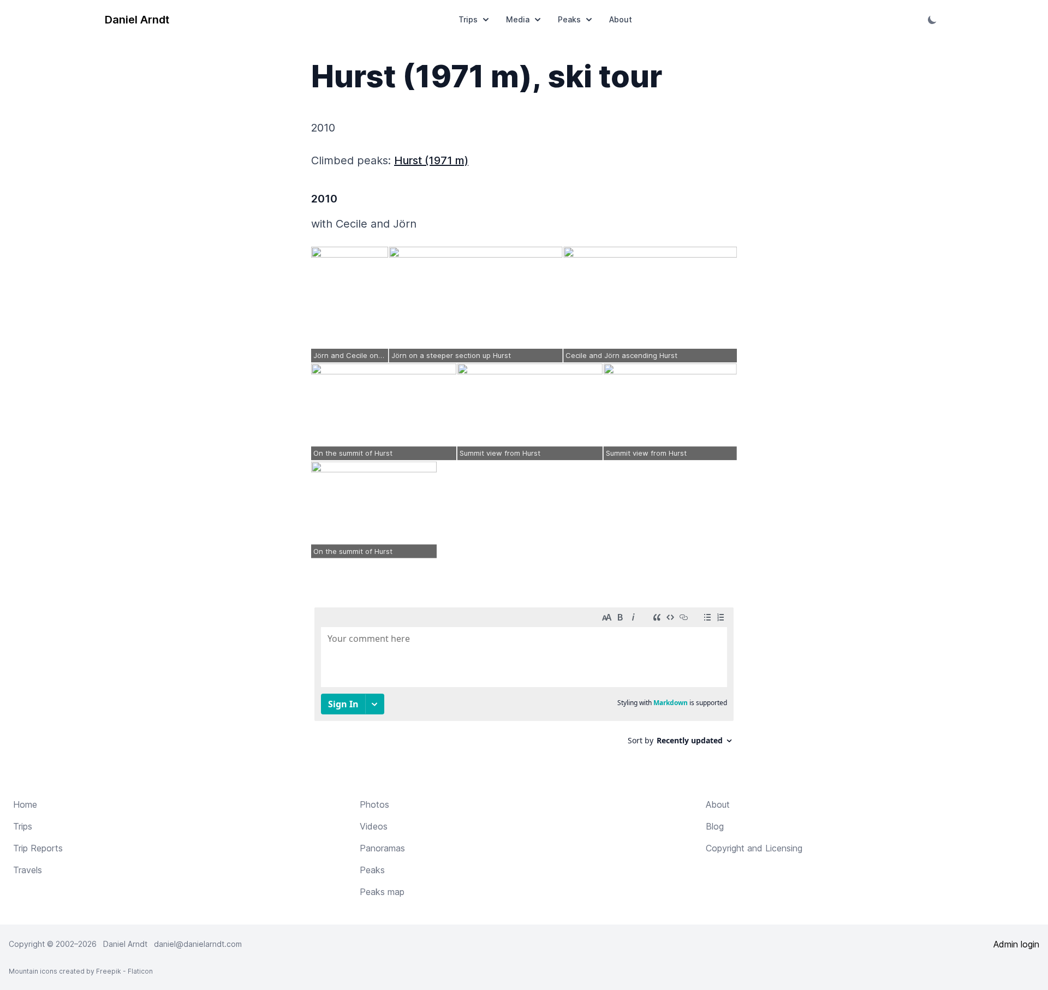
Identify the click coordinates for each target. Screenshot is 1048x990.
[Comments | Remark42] (524, 680)
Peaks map (382, 891)
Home (25, 804)
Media (517, 19)
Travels (27, 869)
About (620, 19)
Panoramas (382, 848)
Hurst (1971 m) (431, 160)
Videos (374, 826)
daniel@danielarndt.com (198, 944)
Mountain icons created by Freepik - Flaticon (81, 971)
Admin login (1016, 944)
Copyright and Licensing (754, 848)
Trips (468, 19)
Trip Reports (38, 848)
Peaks (569, 19)
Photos (374, 804)
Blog (715, 826)
